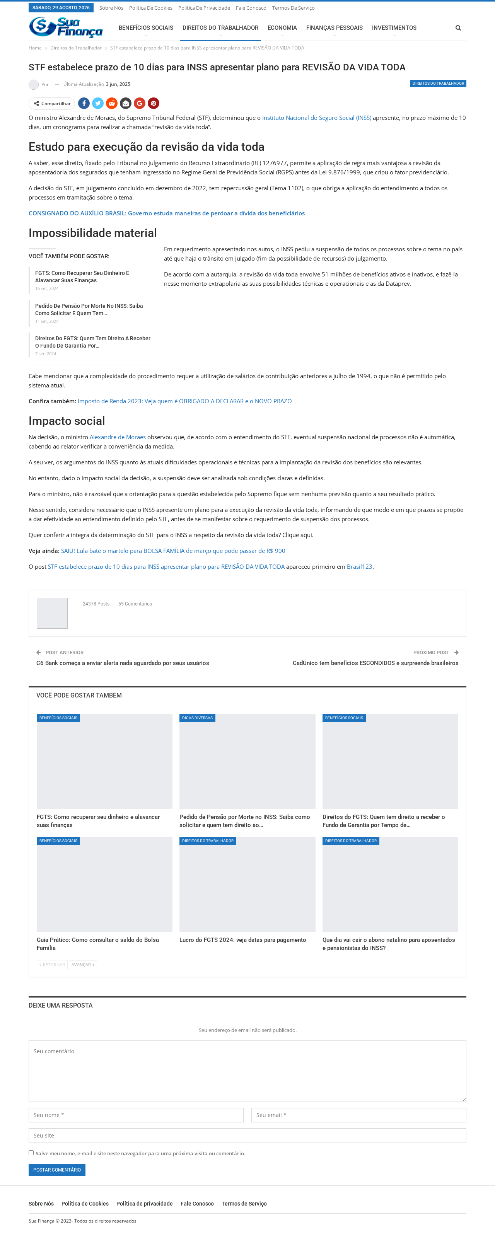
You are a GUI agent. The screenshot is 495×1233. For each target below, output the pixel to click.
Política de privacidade (204, 7)
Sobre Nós (111, 7)
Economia (282, 27)
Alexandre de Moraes (118, 437)
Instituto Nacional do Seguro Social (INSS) (316, 117)
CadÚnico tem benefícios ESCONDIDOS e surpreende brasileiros (376, 663)
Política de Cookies (150, 7)
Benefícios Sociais (146, 27)
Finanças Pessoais (334, 27)
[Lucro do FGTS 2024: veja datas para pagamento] (247, 884)
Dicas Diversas (197, 718)
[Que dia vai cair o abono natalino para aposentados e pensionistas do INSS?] (390, 884)
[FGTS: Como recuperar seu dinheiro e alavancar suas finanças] (104, 761)
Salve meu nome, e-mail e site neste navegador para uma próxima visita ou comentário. (141, 1153)
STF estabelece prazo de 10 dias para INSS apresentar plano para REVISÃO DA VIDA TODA (166, 566)
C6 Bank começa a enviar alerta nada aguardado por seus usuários (122, 663)
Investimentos (394, 27)
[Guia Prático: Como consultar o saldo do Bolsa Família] (104, 884)
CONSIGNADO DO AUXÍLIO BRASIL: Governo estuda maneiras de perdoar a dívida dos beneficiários (167, 213)
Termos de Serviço (293, 7)
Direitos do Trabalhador (220, 27)
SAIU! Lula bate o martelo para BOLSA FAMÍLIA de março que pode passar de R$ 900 (173, 550)
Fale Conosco (251, 7)
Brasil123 (359, 566)
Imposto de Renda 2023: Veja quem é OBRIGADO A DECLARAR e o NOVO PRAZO (185, 401)
